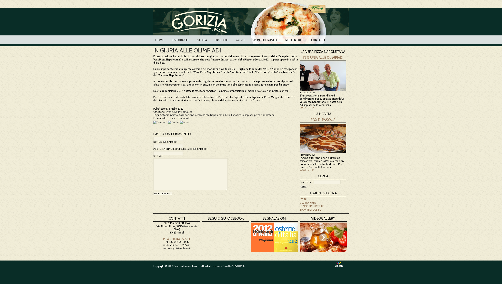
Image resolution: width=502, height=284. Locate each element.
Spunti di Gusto (264, 40)
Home (159, 40)
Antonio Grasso (169, 114)
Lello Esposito (233, 114)
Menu (240, 40)
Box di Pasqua (323, 120)
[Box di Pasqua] (323, 152)
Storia (202, 40)
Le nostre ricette (312, 206)
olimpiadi (247, 114)
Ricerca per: (306, 182)
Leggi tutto (307, 107)
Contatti (318, 40)
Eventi (169, 111)
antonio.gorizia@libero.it (177, 248)
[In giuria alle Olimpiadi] (323, 89)
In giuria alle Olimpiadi (187, 50)
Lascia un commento (178, 118)
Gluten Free (294, 40)
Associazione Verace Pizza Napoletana (201, 114)
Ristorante (180, 40)
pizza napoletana (264, 114)
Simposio (221, 40)
